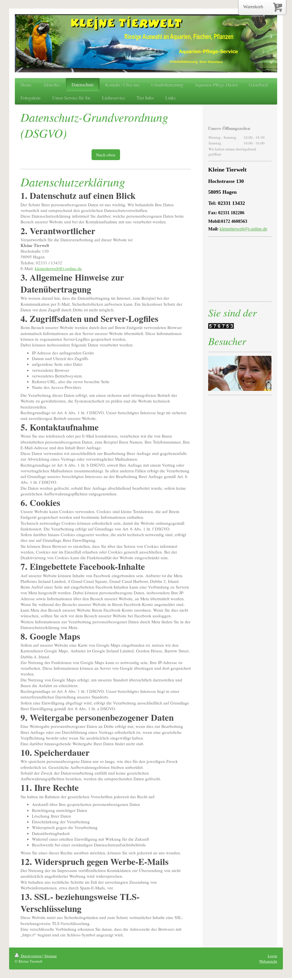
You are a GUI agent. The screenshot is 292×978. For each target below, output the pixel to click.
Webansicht (268, 961)
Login (272, 955)
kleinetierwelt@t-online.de (58, 268)
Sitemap (50, 955)
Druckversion (31, 955)
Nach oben (105, 155)
